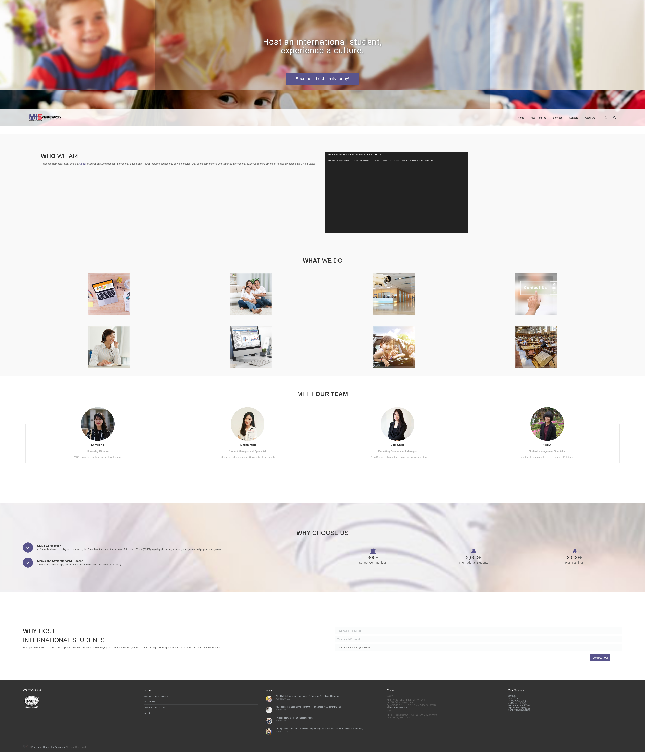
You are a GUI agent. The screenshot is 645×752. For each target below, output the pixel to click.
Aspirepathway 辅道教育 (519, 708)
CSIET (83, 163)
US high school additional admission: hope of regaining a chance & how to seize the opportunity (319, 729)
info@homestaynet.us (400, 707)
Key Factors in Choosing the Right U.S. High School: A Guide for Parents (308, 707)
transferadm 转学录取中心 (519, 705)
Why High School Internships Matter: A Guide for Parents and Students (307, 696)
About (147, 713)
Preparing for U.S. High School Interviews (294, 718)
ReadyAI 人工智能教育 (518, 701)
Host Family (149, 702)
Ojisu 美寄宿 (513, 698)
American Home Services (156, 696)
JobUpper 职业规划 (517, 703)
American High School (154, 707)
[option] (97, 433)
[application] (396, 192)
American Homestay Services (48, 747)
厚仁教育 (512, 696)
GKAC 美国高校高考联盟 (519, 710)
